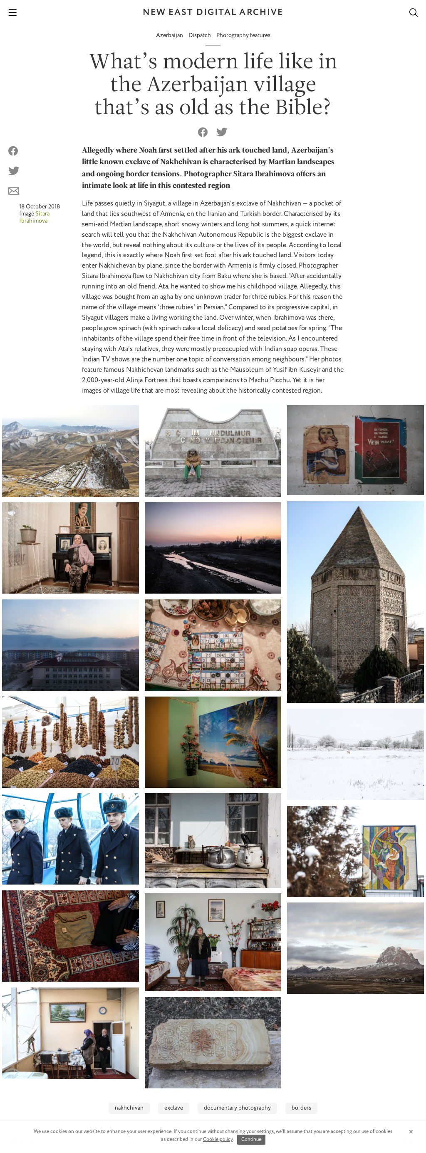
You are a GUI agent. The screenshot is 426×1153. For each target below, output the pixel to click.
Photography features (243, 35)
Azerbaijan (170, 35)
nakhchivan (129, 1108)
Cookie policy (218, 1139)
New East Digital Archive (213, 12)
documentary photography (237, 1108)
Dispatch (200, 35)
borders (301, 1108)
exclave (173, 1108)
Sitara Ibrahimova (34, 218)
